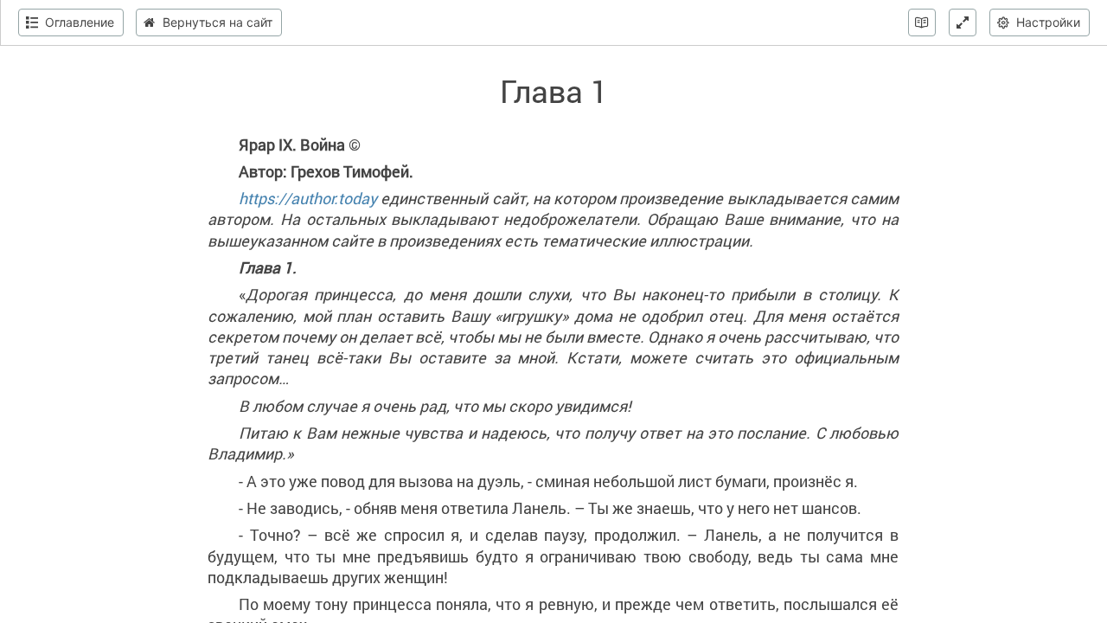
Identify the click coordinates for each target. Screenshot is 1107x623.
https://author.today (308, 198)
